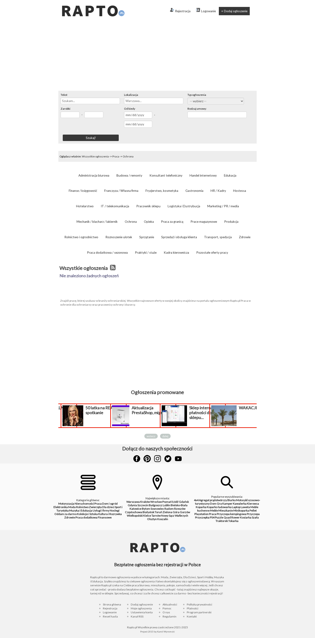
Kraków (145, 501)
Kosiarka (245, 517)
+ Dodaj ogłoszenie (234, 11)
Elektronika (60, 507)
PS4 (212, 517)
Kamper (227, 503)
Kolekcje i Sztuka (87, 514)
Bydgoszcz (155, 505)
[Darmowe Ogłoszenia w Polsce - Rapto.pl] (93, 2)
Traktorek (222, 521)
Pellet (253, 510)
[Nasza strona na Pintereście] (147, 458)
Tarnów (156, 515)
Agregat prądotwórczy (213, 500)
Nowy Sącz (167, 515)
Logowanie (208, 11)
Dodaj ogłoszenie (142, 604)
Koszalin (162, 519)
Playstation (201, 514)
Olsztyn (152, 519)
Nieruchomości (84, 503)
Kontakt (192, 616)
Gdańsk (184, 501)
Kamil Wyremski (166, 631)
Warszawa (133, 501)
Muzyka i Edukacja (80, 510)
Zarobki (65, 108)
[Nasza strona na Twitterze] (168, 458)
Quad (227, 517)
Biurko (231, 500)
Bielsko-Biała (179, 505)
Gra (219, 503)
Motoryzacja (66, 503)
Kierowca (253, 503)
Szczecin (142, 505)
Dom (213, 503)
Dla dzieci (108, 507)
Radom (169, 508)
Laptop (236, 507)
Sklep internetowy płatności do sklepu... (205, 412)
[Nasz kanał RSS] (113, 268)
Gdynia (132, 505)
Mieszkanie (225, 510)
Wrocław (156, 501)
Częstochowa (133, 512)
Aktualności (170, 604)
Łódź (175, 501)
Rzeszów (179, 508)
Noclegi (114, 510)
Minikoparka (241, 510)
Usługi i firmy (101, 510)
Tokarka (233, 521)
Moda (72, 507)
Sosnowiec (157, 508)
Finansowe (105, 517)
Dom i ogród (110, 503)
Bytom (146, 508)
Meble (214, 510)
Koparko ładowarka (219, 507)
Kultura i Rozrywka (110, 514)
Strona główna (112, 604)
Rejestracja (182, 11)
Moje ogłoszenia (141, 608)
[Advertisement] (157, 56)
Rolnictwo (82, 507)
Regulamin (169, 616)
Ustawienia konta (142, 612)
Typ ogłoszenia (196, 94)
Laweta (245, 507)
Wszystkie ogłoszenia (95, 156)
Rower (235, 517)
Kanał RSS (137, 616)
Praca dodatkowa (86, 517)
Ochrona (128, 156)
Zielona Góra (171, 512)
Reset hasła (110, 616)
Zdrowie (69, 517)
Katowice (135, 508)
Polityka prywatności (199, 604)
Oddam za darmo (65, 514)
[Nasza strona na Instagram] (157, 458)
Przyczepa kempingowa (231, 514)
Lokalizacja (131, 94)
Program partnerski (199, 612)
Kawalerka (240, 503)
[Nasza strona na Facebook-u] (136, 458)
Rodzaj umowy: (197, 108)
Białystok (148, 512)
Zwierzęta (95, 507)
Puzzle (219, 517)
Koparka (201, 507)
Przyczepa (253, 514)
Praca (115, 156)
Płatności (192, 608)
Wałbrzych (181, 515)
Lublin (166, 505)
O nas (166, 612)
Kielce (147, 515)
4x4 (196, 500)
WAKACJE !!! (251, 407)
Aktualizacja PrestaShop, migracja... (152, 410)
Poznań (167, 501)
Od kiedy (129, 108)
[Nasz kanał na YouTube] (178, 458)
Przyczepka (202, 517)
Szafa (255, 517)
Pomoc (167, 608)
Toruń (158, 512)
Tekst (64, 94)
